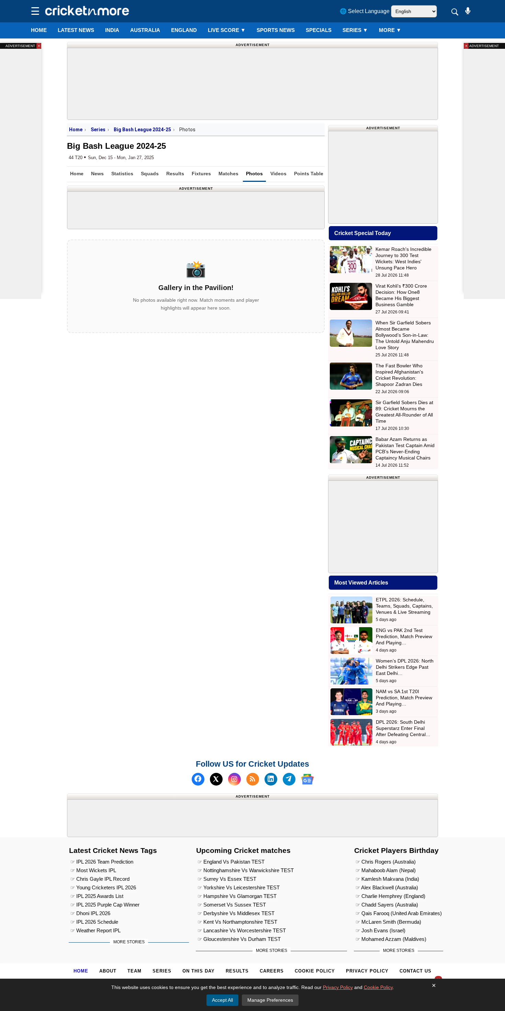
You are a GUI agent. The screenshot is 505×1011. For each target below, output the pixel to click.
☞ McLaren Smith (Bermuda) (388, 922)
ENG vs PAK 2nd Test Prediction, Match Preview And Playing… (404, 636)
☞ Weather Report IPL (95, 930)
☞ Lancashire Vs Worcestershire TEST (242, 930)
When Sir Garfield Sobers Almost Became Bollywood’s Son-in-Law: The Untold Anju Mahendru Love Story (404, 335)
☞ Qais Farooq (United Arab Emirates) (399, 913)
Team (134, 971)
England (184, 30)
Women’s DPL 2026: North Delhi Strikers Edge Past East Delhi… (405, 667)
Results (175, 173)
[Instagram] (234, 779)
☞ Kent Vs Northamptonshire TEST (237, 922)
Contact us (415, 971)
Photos (254, 173)
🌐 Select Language (365, 11)
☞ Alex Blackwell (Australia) (387, 887)
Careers (272, 971)
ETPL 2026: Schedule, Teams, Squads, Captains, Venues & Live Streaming (404, 606)
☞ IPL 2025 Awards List (96, 896)
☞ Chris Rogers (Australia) (386, 862)
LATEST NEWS (76, 30)
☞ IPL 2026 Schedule (94, 922)
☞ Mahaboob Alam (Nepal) (386, 870)
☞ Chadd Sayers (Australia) (387, 905)
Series (355, 30)
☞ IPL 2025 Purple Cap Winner (104, 905)
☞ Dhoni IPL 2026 (90, 913)
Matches (228, 173)
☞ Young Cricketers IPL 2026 (103, 887)
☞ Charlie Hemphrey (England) (390, 896)
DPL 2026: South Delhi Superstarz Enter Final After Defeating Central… (403, 728)
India (112, 30)
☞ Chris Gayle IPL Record (100, 879)
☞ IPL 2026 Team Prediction (101, 862)
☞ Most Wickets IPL (93, 870)
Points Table (308, 173)
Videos (278, 173)
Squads (150, 173)
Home (39, 30)
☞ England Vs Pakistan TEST (231, 862)
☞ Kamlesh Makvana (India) (387, 879)
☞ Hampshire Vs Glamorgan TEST (237, 896)
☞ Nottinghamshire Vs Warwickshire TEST (246, 870)
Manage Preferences (270, 1000)
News (97, 173)
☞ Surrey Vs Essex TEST (227, 879)
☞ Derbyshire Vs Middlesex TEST (236, 913)
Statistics (122, 173)
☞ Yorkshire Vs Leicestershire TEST (239, 887)
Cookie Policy (315, 971)
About (107, 971)
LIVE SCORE (227, 30)
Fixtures (201, 173)
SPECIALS (319, 30)
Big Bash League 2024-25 (142, 129)
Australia (145, 30)
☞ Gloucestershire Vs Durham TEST (239, 939)
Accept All (222, 1000)
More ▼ (390, 30)
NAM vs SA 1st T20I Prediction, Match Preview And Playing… (404, 698)
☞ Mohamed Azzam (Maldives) (391, 939)
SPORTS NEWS (276, 30)
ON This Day (198, 971)
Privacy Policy (367, 971)
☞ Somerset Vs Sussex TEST (232, 905)
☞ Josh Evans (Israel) (380, 930)
